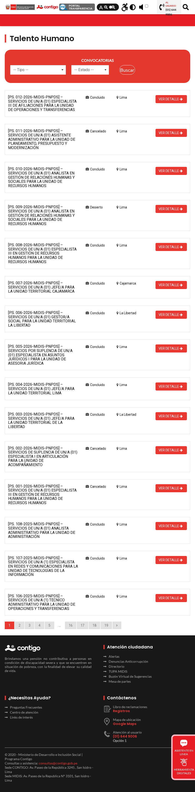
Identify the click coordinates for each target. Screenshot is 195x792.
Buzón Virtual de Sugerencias (130, 676)
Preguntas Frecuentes (26, 707)
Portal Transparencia (81, 7)
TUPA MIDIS (118, 671)
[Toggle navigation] (8, 18)
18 (94, 625)
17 (82, 625)
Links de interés (21, 717)
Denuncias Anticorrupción (128, 661)
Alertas (114, 656)
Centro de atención (24, 712)
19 (106, 625)
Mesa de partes (120, 681)
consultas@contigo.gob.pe (58, 763)
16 (71, 625)
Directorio (116, 666)
